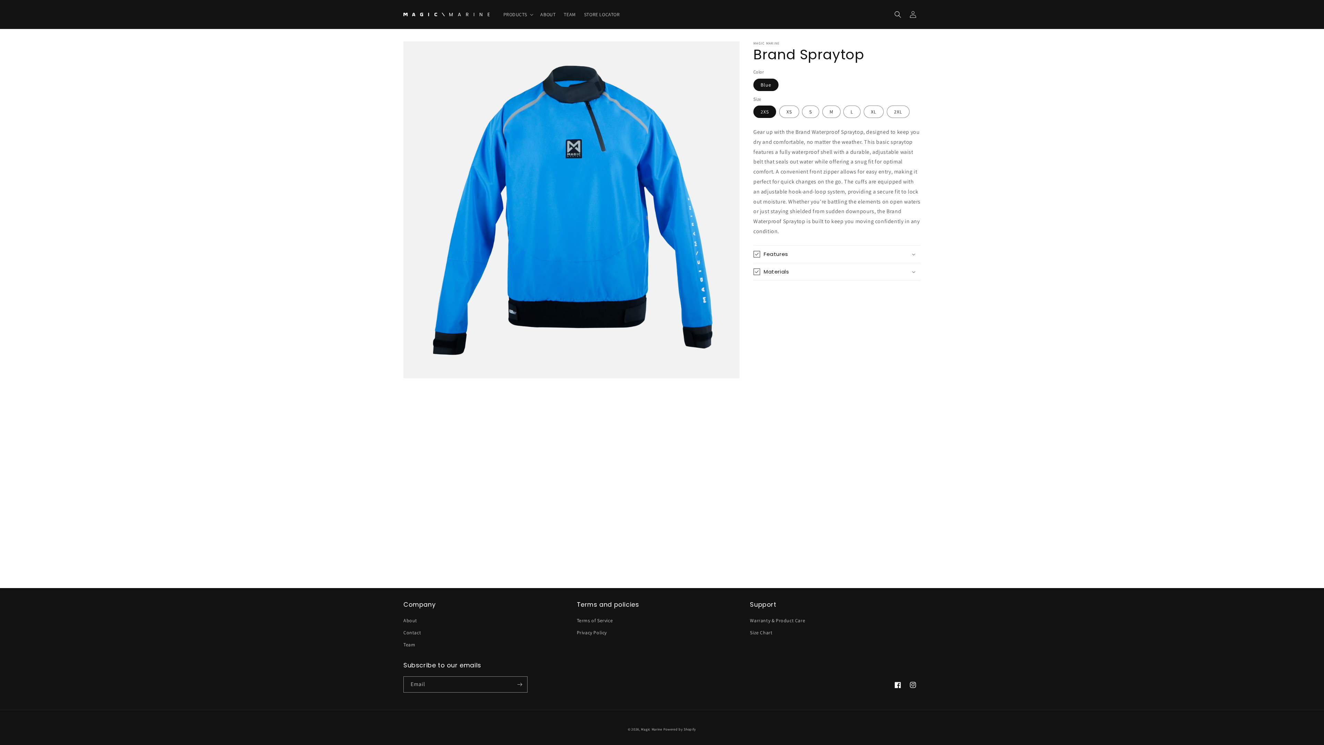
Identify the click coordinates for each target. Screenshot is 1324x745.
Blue (766, 85)
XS (789, 112)
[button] (517, 14)
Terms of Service (595, 620)
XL (873, 112)
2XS (765, 112)
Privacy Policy (592, 632)
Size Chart (761, 632)
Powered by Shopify (679, 729)
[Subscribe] (519, 684)
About (410, 620)
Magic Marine (651, 729)
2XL (898, 112)
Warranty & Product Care (777, 620)
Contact (412, 632)
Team (409, 645)
